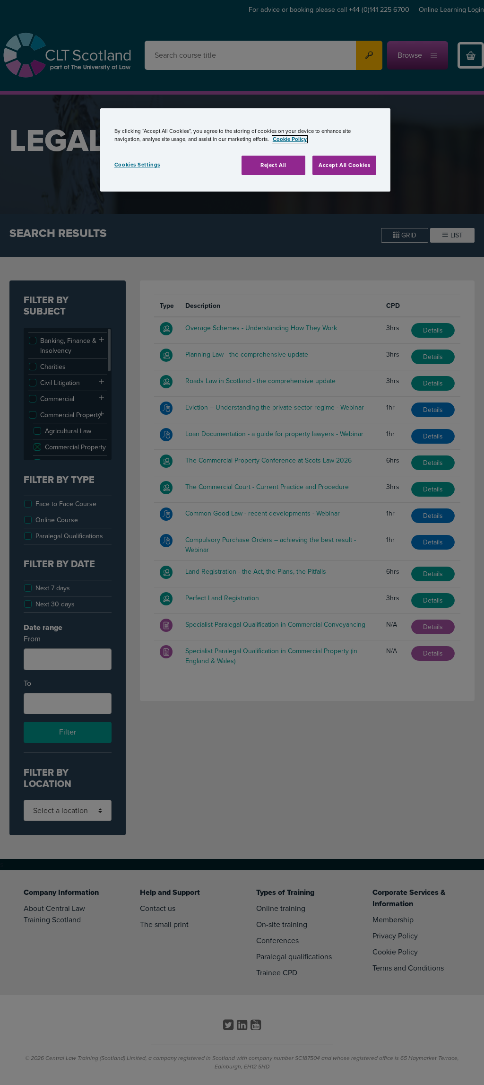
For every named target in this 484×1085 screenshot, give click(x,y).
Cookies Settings (137, 165)
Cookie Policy (290, 139)
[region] (245, 150)
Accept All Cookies (344, 165)
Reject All (273, 165)
